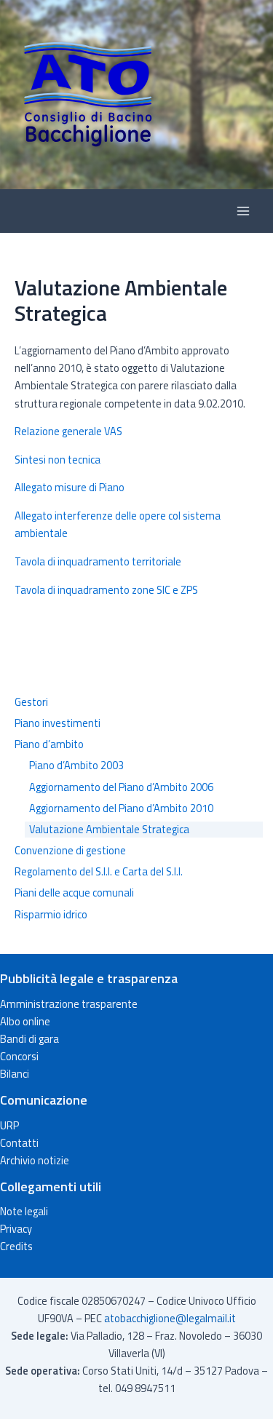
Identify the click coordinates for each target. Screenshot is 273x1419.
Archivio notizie (34, 1160)
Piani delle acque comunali (74, 893)
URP (9, 1125)
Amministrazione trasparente (69, 1003)
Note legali (24, 1211)
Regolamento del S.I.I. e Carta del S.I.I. (99, 872)
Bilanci (14, 1073)
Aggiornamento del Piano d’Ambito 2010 (121, 808)
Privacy (16, 1228)
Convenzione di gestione (70, 851)
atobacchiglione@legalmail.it (170, 1318)
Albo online (25, 1021)
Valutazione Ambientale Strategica (109, 830)
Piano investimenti (57, 723)
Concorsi (19, 1056)
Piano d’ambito (49, 744)
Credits (16, 1246)
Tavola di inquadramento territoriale (98, 561)
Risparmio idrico (51, 915)
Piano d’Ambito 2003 (76, 766)
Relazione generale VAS (68, 431)
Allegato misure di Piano (69, 487)
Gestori (31, 702)
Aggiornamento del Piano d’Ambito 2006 (121, 787)
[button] (136, 94)
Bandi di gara (29, 1038)
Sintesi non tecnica (57, 459)
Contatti (19, 1142)
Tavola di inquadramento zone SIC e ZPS (106, 589)
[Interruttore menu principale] (243, 211)
